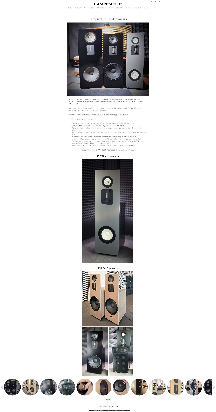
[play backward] (2, 387)
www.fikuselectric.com (127, 150)
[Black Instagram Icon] (160, 2)
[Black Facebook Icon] (151, 2)
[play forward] (213, 387)
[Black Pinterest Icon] (155, 2)
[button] (12, 387)
